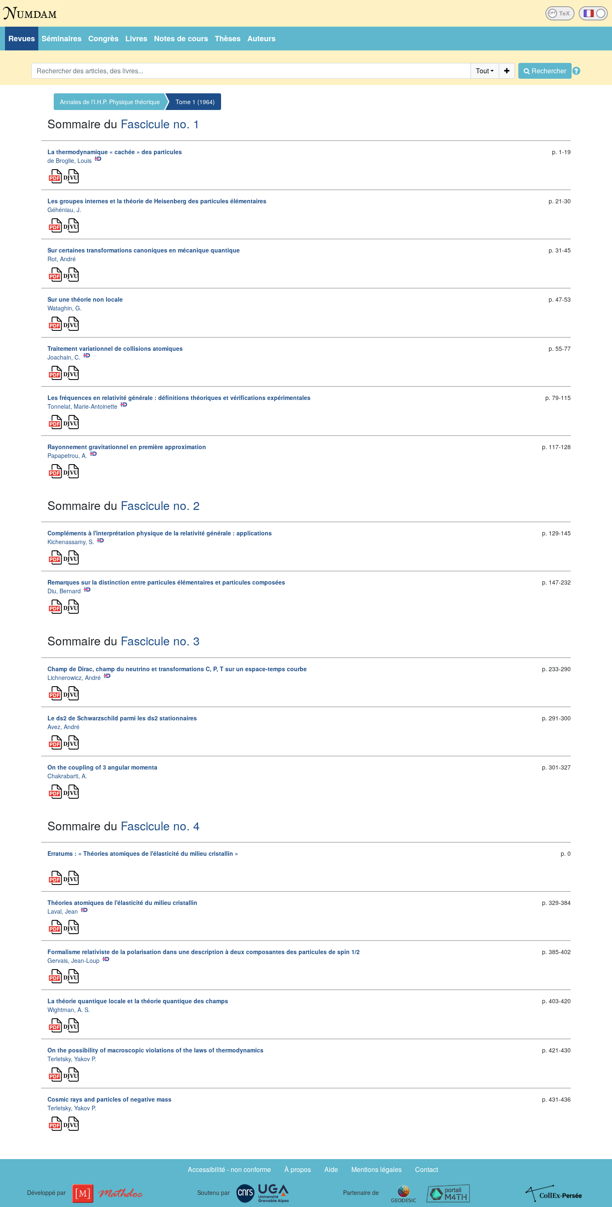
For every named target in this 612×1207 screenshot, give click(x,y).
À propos (297, 1169)
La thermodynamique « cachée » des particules (114, 151)
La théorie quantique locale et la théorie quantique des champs (137, 1001)
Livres (136, 38)
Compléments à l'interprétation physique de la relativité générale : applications (159, 533)
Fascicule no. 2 (160, 505)
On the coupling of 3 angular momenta (102, 767)
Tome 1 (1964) (195, 101)
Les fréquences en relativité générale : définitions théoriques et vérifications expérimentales (179, 397)
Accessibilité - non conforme (229, 1169)
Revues (21, 38)
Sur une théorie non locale (85, 299)
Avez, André (63, 726)
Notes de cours (181, 38)
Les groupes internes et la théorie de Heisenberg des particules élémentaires (156, 201)
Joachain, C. (63, 357)
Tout (482, 70)
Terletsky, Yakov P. (71, 1059)
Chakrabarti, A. (67, 776)
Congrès (103, 38)
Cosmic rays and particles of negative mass (109, 1099)
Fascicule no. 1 (160, 123)
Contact (426, 1169)
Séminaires (62, 38)
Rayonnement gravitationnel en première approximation (126, 446)
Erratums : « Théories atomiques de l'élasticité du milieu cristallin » (142, 853)
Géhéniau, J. (64, 209)
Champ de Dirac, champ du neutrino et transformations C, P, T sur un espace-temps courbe (177, 669)
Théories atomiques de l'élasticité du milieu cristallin (122, 902)
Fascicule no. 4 (160, 825)
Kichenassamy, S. (70, 541)
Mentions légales (376, 1169)
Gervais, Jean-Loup (73, 960)
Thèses (228, 38)
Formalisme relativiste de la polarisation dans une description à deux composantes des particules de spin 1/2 (203, 951)
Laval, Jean (62, 911)
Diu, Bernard (64, 591)
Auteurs (261, 38)
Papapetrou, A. (67, 455)
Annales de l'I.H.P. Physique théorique (110, 101)
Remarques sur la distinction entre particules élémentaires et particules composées (166, 582)
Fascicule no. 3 (160, 640)
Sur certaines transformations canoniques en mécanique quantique (143, 250)
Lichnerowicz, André (74, 677)
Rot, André (61, 259)
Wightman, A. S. (68, 1009)
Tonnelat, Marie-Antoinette (82, 406)
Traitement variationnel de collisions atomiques (115, 348)
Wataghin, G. (64, 308)
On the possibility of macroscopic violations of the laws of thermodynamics (155, 1050)
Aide (331, 1169)
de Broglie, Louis (69, 160)
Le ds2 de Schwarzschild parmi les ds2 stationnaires (122, 718)
